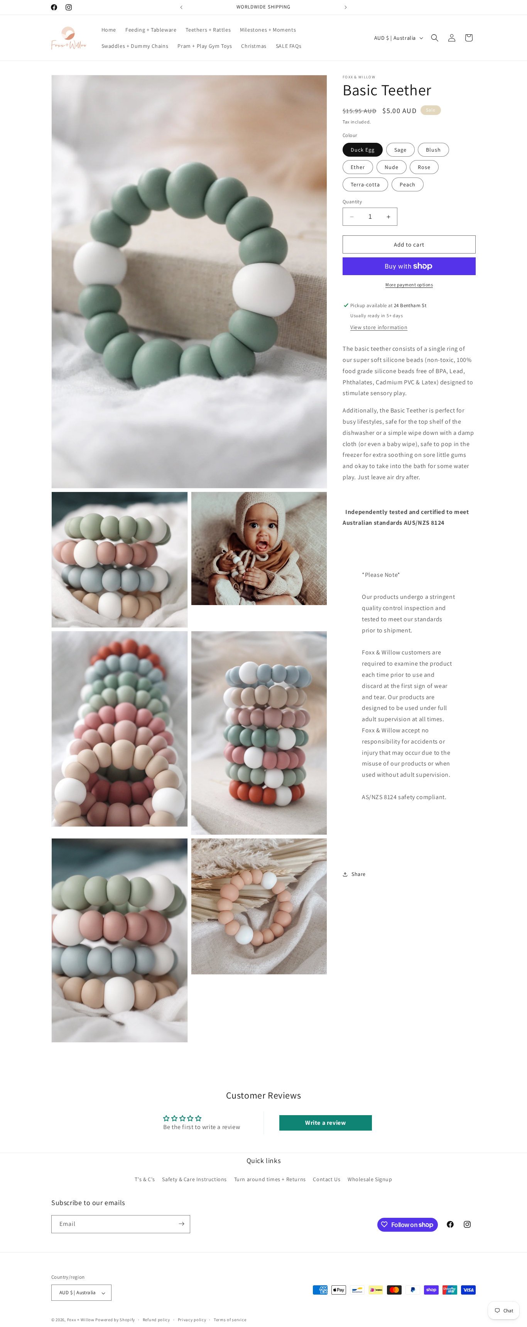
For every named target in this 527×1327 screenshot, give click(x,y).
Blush (433, 149)
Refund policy (156, 1319)
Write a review (325, 1122)
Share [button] (358, 874)
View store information (378, 327)
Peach (408, 184)
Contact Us (326, 1179)
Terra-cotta (365, 184)
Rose (424, 167)
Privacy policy (192, 1319)
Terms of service (230, 1319)
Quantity (352, 201)
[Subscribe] (181, 1224)
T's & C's (145, 1179)
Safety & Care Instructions (194, 1179)
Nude (392, 167)
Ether (358, 167)
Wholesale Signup (370, 1179)
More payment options (409, 284)
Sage (400, 149)
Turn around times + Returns (270, 1179)
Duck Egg (363, 149)
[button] (434, 37)
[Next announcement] (345, 7)
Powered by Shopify (115, 1320)
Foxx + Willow (81, 1320)
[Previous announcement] (181, 7)
